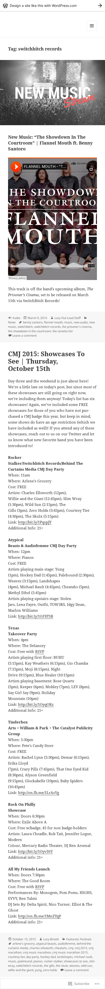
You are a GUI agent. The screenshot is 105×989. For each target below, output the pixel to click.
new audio (81, 322)
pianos (37, 961)
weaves (74, 966)
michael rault (83, 957)
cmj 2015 (81, 948)
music (68, 322)
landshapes (65, 957)
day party (32, 957)
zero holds (50, 970)
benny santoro (32, 322)
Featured (72, 939)
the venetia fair (62, 331)
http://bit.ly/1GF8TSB (35, 616)
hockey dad (48, 957)
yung (38, 970)
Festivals (86, 939)
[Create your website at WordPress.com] (52, 5)
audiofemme (66, 943)
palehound (25, 961)
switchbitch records (47, 327)
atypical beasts (46, 943)
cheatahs (60, 948)
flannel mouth (53, 322)
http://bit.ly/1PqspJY (35, 522)
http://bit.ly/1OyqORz (36, 704)
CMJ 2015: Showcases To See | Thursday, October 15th (46, 361)
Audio (16, 318)
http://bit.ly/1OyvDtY (35, 851)
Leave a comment (24, 335)
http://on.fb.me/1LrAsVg (38, 792)
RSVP (39, 651)
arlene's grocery (23, 943)
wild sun (86, 966)
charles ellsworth (41, 948)
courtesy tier (16, 957)
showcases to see (76, 961)
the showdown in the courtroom (29, 331)
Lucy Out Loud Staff (67, 318)
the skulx (62, 966)
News (12, 322)
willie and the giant (20, 970)
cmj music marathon (37, 952)
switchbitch (25, 327)
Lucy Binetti (51, 939)
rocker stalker (53, 961)
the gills (49, 966)
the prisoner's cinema (77, 327)
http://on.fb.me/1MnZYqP (39, 916)
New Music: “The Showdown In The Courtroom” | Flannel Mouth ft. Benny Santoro (50, 143)
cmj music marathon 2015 (70, 952)
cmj (70, 948)
